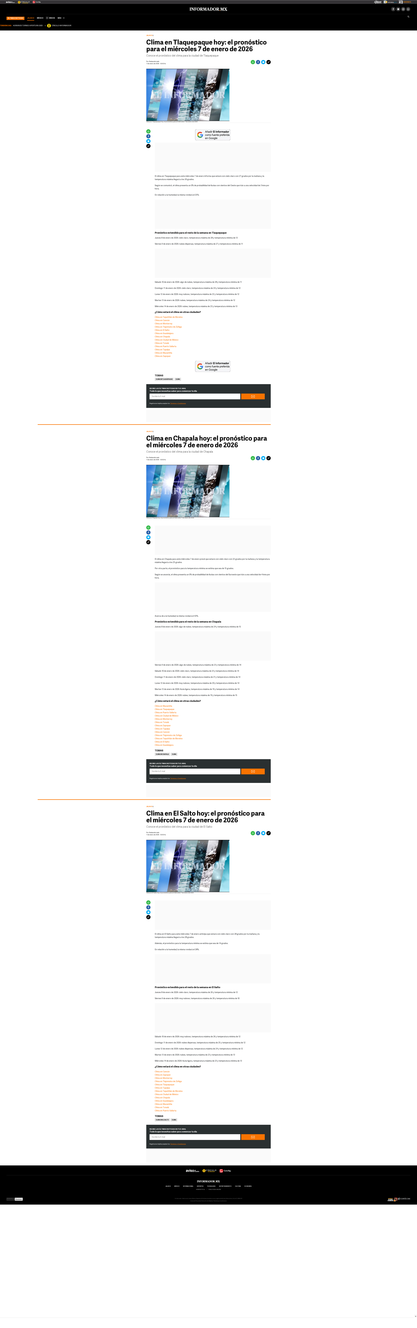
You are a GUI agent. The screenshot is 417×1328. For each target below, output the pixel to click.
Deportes (200, 1185)
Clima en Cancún (162, 320)
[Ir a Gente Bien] (35, 1)
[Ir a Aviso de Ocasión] (192, 1168)
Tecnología (211, 1185)
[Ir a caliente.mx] (378, 1)
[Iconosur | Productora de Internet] (10, 1198)
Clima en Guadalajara (164, 333)
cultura (238, 1185)
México (40, 18)
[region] (208, 1323)
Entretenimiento (225, 1185)
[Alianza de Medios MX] (392, 1198)
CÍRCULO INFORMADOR (61, 25)
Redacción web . (154, 61)
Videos (52, 18)
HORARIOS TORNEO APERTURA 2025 (28, 25)
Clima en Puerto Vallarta (165, 346)
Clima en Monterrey (163, 323)
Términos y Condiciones (178, 403)
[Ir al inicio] (32, 8)
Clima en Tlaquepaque (164, 709)
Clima (178, 379)
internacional (188, 1185)
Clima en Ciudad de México (166, 340)
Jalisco (30, 18)
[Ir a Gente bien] (225, 1168)
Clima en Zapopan (163, 356)
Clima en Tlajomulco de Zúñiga (168, 327)
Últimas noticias (15, 18)
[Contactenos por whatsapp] (408, 9)
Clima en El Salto (162, 330)
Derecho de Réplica (207, 1200)
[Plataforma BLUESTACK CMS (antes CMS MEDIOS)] (19, 1198)
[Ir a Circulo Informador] (22, 1)
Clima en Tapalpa (162, 349)
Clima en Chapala (162, 336)
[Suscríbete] (404, 1)
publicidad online (214, 1189)
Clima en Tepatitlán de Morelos (169, 317)
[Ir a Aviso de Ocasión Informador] (10, 1)
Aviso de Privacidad (195, 1200)
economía (248, 1185)
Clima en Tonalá (162, 343)
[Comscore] (404, 1198)
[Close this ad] (415, 1316)
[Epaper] (389, 1)
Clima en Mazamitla (163, 353)
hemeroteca (200, 1189)
